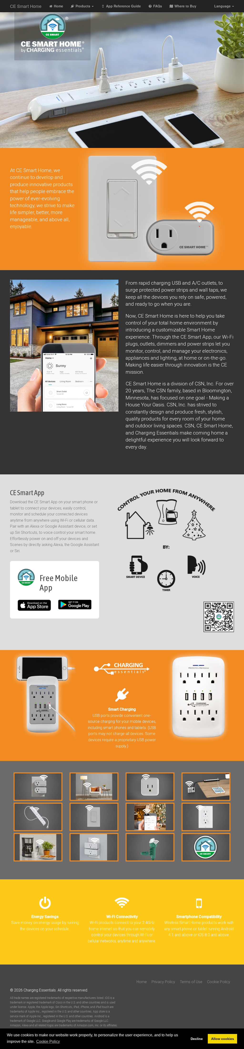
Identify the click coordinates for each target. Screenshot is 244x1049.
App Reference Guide (123, 6)
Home (58, 6)
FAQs (157, 6)
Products (83, 6)
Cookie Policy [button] (48, 1041)
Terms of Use (191, 982)
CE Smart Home (25, 6)
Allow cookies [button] (222, 1039)
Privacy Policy (164, 982)
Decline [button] (197, 1039)
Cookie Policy (218, 982)
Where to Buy (184, 6)
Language (223, 6)
